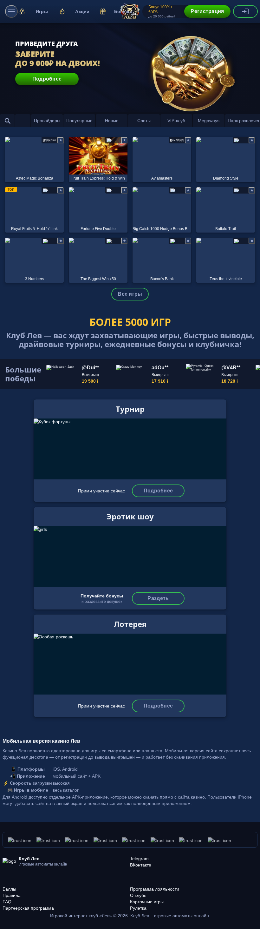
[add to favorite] (60, 140)
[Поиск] (7, 120)
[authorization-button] (245, 11)
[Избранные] (22, 120)
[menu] (11, 11)
